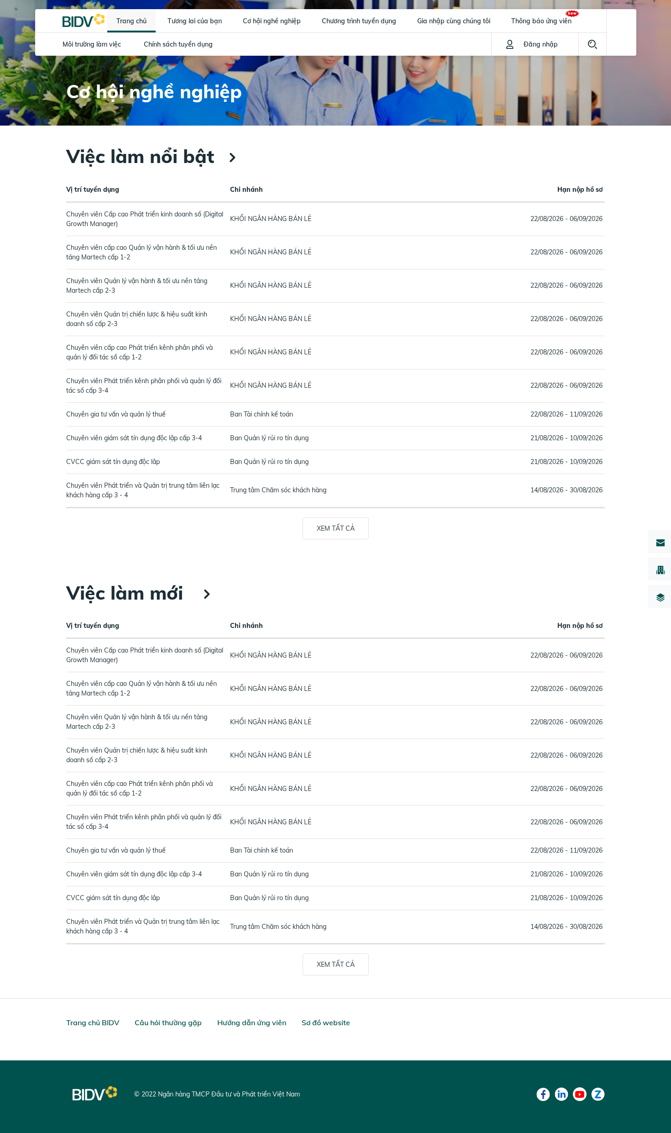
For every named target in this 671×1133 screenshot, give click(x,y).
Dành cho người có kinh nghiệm (398, 67)
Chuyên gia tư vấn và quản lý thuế (116, 414)
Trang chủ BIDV (92, 1022)
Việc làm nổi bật (140, 156)
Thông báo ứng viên (541, 21)
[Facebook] (543, 1094)
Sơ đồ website (326, 1022)
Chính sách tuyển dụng (178, 44)
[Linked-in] (561, 1094)
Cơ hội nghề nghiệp (272, 21)
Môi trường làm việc (92, 44)
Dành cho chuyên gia (297, 67)
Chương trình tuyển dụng (359, 21)
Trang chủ (131, 21)
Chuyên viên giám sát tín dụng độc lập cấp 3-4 (134, 438)
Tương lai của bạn (195, 21)
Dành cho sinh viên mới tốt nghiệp (191, 67)
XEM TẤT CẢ (336, 528)
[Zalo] (598, 1094)
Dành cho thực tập (90, 67)
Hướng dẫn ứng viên (251, 1022)
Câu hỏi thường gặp (168, 1022)
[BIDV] (84, 19)
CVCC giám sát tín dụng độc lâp (113, 462)
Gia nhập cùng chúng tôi (453, 21)
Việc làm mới (127, 592)
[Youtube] (580, 1094)
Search (592, 44)
